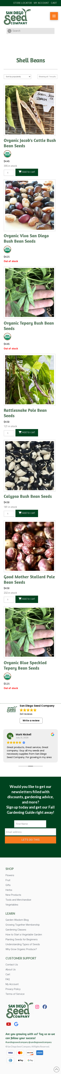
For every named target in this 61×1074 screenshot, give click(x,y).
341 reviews (26, 714)
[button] (54, 16)
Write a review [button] (31, 720)
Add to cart (28, 171)
